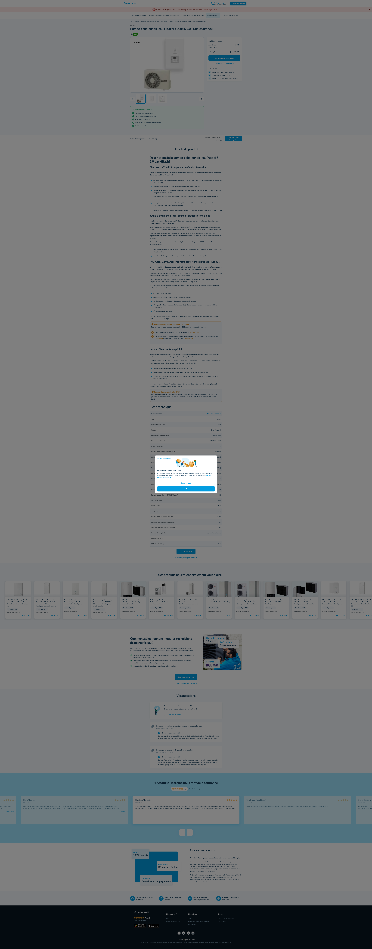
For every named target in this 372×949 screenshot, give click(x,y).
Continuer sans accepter (164, 458)
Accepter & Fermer (186, 489)
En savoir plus (186, 483)
